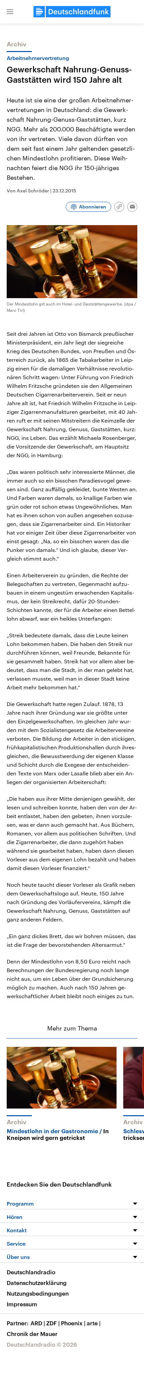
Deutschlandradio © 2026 (42, 1344)
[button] (10, 11)
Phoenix (73, 1323)
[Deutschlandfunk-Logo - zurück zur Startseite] (72, 11)
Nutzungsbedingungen (38, 1293)
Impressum (22, 1304)
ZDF (53, 1323)
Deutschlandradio (31, 1272)
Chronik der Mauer (32, 1333)
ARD (37, 1323)
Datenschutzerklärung (37, 1282)
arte (93, 1323)
